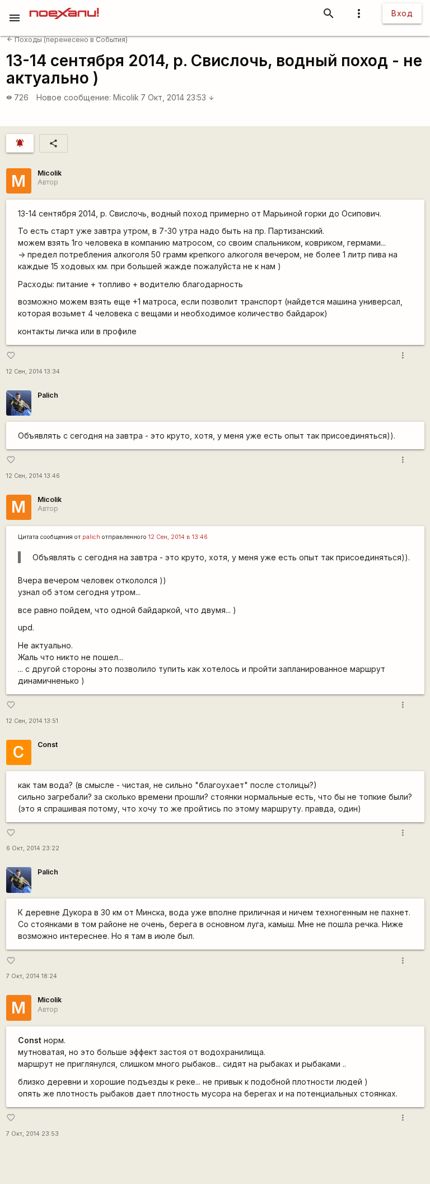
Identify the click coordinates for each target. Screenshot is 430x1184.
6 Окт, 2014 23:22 (32, 848)
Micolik (126, 97)
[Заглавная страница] (64, 8)
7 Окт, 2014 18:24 (31, 976)
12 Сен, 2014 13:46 (33, 476)
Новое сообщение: (73, 97)
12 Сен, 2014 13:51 (32, 721)
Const (48, 744)
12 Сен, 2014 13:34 (33, 371)
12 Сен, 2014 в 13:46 (178, 537)
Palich (48, 395)
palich (91, 537)
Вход (402, 13)
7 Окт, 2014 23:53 (177, 97)
